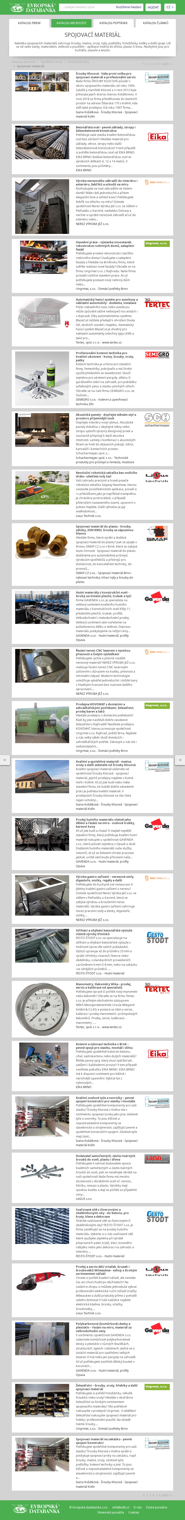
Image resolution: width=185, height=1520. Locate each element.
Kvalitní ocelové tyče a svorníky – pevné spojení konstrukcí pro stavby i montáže (105, 1100)
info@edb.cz (120, 1507)
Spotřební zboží (51, 62)
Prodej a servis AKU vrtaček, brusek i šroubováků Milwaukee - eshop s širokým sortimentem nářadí (106, 1270)
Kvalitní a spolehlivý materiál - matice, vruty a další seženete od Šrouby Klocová (106, 763)
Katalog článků (155, 23)
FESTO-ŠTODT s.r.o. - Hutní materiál (100, 973)
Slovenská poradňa (110, 1512)
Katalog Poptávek (113, 23)
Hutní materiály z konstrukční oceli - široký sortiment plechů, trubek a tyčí (103, 594)
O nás (137, 1507)
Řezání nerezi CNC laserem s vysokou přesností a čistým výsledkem (103, 652)
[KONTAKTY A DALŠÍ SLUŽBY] (180, 760)
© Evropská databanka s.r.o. (88, 1507)
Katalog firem (29, 23)
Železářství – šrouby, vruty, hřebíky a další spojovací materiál (107, 1387)
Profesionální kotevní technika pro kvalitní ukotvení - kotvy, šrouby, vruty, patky (105, 356)
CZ (168, 7)
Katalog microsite (24, 62)
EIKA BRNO (84, 170)
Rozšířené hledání (128, 7)
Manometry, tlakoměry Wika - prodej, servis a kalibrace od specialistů (103, 986)
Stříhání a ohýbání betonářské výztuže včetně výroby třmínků (104, 932)
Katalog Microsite (71, 23)
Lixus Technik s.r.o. (88, 516)
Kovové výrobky (78, 62)
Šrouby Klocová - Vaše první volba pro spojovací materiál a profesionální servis (106, 75)
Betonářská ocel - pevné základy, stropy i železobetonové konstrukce (106, 129)
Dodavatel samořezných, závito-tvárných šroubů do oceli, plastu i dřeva (105, 1158)
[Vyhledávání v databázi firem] (36, 1510)
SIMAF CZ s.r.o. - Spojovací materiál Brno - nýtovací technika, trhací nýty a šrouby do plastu (104, 577)
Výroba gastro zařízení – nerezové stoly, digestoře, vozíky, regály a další (105, 878)
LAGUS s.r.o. (84, 1199)
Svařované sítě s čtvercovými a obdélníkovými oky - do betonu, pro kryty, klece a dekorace (102, 1213)
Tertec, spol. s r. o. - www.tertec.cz (99, 342)
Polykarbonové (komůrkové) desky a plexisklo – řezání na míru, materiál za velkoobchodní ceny (104, 1327)
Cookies (133, 1512)
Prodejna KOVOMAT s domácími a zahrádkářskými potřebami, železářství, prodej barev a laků (105, 707)
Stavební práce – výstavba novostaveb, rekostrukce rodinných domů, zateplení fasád (105, 245)
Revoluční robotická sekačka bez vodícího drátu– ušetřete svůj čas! (106, 474)
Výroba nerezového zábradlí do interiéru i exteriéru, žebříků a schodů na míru (107, 182)
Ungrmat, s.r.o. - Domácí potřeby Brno (102, 289)
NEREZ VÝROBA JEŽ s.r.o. (92, 224)
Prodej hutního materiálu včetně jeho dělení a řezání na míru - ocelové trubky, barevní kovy (105, 823)
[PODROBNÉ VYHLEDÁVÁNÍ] (5, 760)
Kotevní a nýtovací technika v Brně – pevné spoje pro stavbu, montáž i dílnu (104, 1046)
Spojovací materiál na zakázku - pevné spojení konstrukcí (104, 1441)
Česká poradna (156, 1507)
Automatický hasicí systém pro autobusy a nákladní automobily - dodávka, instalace (107, 301)
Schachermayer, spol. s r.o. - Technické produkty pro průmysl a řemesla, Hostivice (105, 460)
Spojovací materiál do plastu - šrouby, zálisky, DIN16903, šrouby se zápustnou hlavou (104, 529)
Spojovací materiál (30, 66)
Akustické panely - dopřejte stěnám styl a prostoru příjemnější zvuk (106, 416)
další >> (167, 64)
